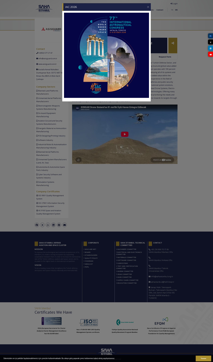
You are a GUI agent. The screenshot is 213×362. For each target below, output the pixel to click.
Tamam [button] (203, 358)
